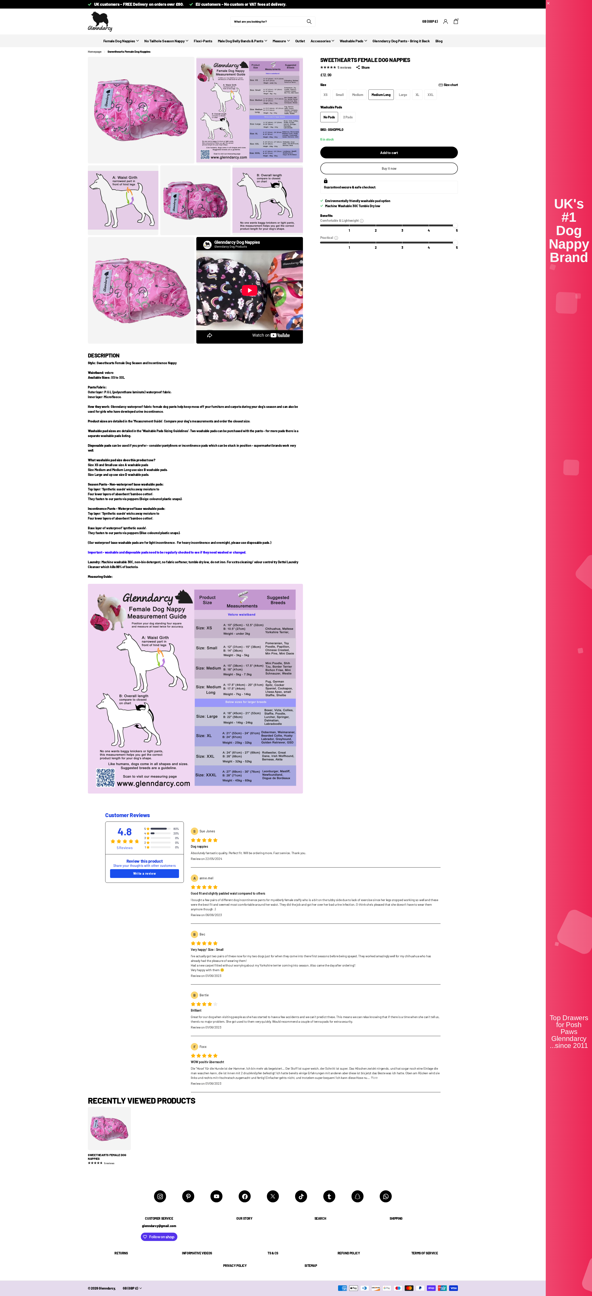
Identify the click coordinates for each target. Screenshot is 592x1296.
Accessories (320, 41)
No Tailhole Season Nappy (164, 41)
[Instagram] (160, 1196)
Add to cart (389, 153)
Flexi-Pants (203, 41)
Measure (279, 41)
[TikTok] (301, 1196)
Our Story (244, 1218)
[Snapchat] (358, 1196)
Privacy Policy (235, 1266)
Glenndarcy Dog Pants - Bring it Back (401, 41)
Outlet (300, 41)
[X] (273, 1196)
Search (320, 1218)
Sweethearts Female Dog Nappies (107, 1157)
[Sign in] (445, 21)
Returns (121, 1253)
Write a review (144, 873)
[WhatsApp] (386, 1196)
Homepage (95, 51)
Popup (362, 220)
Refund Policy (349, 1253)
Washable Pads (351, 41)
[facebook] (245, 1196)
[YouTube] (216, 1196)
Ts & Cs (273, 1253)
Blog (439, 41)
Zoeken (309, 21)
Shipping (396, 1218)
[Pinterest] (188, 1196)
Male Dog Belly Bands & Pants (240, 41)
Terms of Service (424, 1253)
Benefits (326, 216)
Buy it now (389, 168)
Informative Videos (197, 1253)
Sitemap (311, 1266)
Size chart (451, 85)
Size (389, 85)
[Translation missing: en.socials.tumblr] (329, 1196)
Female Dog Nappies (119, 41)
